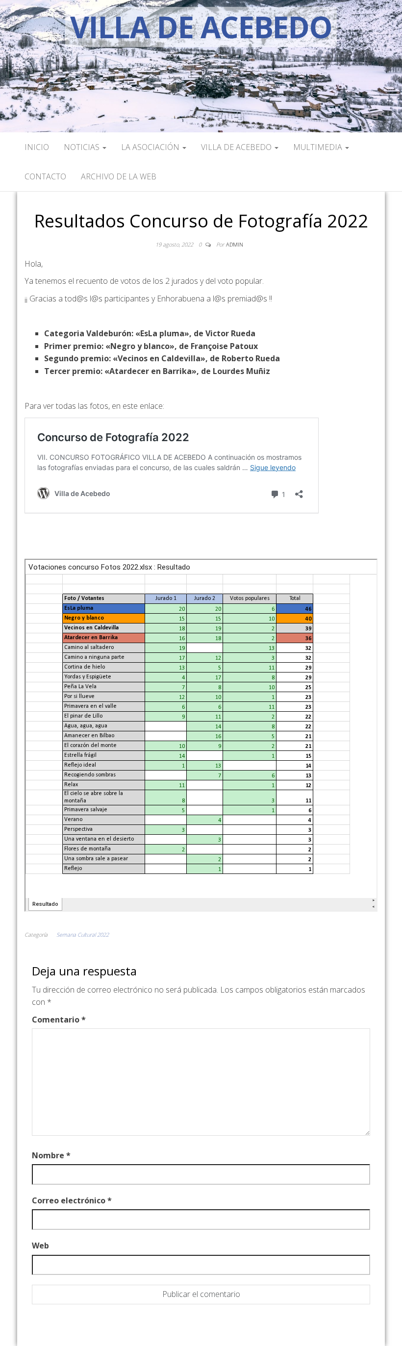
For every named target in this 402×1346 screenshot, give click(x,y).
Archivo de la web (118, 176)
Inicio (37, 147)
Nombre (51, 1155)
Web (40, 1245)
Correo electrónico (72, 1200)
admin (234, 244)
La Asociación (151, 147)
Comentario (59, 1019)
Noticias (82, 147)
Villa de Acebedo (201, 27)
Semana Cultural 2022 (82, 934)
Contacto (45, 176)
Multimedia (318, 147)
